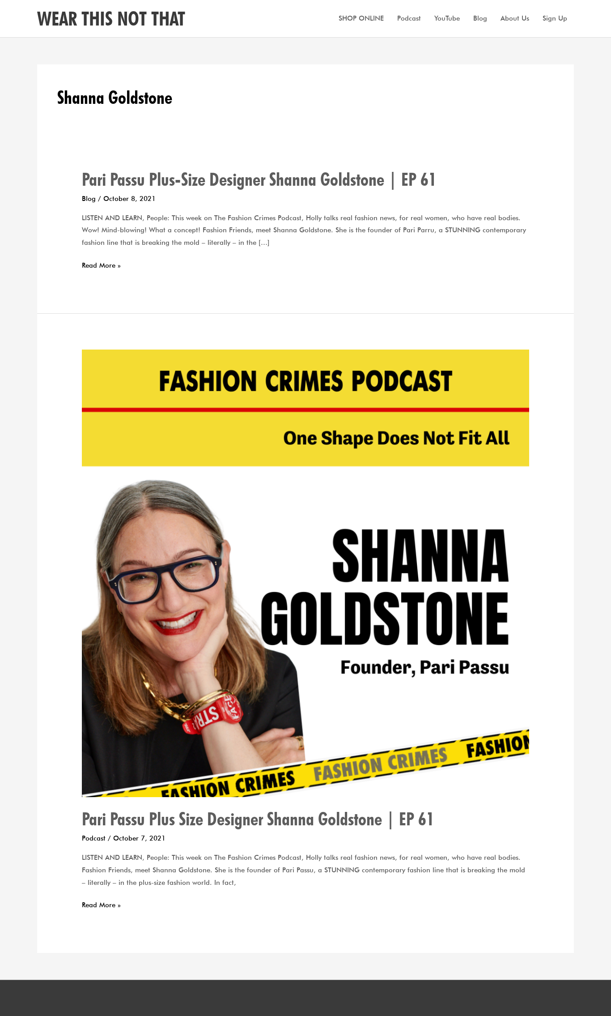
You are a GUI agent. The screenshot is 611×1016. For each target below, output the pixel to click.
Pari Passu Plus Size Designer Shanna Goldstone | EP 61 (258, 818)
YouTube (447, 18)
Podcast (409, 18)
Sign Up (555, 18)
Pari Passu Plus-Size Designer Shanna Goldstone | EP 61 (259, 179)
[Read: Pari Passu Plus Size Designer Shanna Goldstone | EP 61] (305, 572)
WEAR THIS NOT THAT (111, 18)
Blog (480, 18)
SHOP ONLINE (361, 18)
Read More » (101, 266)
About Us (515, 18)
